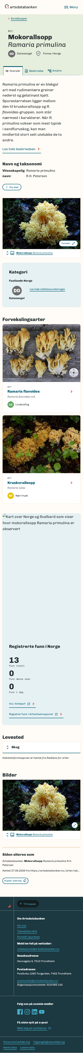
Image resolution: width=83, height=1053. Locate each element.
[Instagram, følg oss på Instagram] (27, 1012)
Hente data (10, 1047)
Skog (15, 747)
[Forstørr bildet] (75, 825)
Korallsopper (19, 18)
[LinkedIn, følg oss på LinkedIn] (34, 1012)
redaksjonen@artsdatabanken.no (38, 948)
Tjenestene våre (27, 931)
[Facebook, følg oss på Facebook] (20, 1012)
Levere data (27, 1047)
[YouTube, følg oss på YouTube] (42, 1012)
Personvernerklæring (16, 1041)
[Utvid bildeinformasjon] (10, 253)
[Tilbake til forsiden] (20, 7)
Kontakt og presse (28, 936)
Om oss (21, 925)
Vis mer (14, 187)
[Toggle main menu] (71, 7)
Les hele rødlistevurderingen (47, 289)
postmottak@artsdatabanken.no (37, 980)
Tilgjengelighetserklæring (49, 1041)
